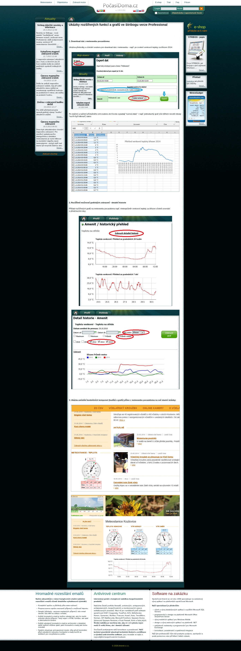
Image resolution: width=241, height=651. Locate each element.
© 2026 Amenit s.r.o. (120, 646)
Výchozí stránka (71, 19)
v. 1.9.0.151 (120, 10)
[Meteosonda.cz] (196, 27)
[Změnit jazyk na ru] (140, 11)
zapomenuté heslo (193, 13)
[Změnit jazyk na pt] (103, 11)
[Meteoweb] (120, 4)
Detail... (60, 47)
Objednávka (177, 13)
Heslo (179, 8)
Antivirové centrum (110, 593)
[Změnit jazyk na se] (101, 11)
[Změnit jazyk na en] (142, 11)
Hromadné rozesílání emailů (59, 593)
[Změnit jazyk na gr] (137, 11)
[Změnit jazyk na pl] (134, 11)
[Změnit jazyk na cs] (98, 11)
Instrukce (190, 81)
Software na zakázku (170, 593)
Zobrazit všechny (50, 154)
